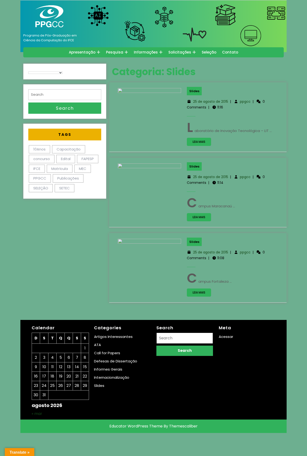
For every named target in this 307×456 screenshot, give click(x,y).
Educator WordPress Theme (136, 426)
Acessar (226, 336)
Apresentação (82, 52)
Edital (66, 158)
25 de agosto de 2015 (210, 101)
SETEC (64, 188)
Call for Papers (107, 352)
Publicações (68, 178)
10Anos (39, 149)
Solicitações (179, 52)
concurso (41, 158)
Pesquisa (114, 52)
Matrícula (59, 168)
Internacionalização (111, 377)
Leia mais (202, 142)
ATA (97, 344)
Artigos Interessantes (113, 336)
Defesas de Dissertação (115, 361)
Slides (194, 91)
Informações (146, 52)
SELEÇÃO (40, 188)
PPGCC (39, 178)
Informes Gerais (108, 369)
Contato (230, 52)
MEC (82, 168)
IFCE (36, 168)
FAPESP (88, 158)
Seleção (209, 52)
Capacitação (69, 149)
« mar (37, 413)
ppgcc (245, 101)
